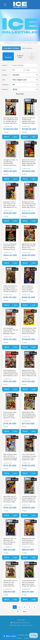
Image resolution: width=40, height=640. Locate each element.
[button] (5, 4)
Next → (25, 611)
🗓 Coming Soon (32, 56)
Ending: (4, 75)
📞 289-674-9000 (20, 620)
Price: (4, 70)
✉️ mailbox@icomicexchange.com (20, 622)
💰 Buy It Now (20, 56)
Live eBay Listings (11, 48)
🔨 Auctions (8, 56)
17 (18, 611)
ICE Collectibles (19, 635)
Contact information (30, 638)
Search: (4, 65)
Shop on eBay (11, 636)
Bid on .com (11, 137)
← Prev (7, 607)
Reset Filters (20, 94)
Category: (5, 84)
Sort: (3, 80)
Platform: (5, 89)
